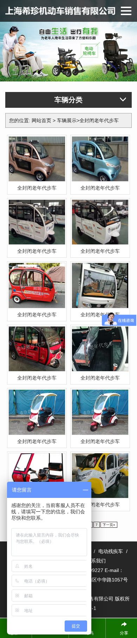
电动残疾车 (110, 551)
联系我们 (96, 561)
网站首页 (41, 120)
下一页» (109, 525)
